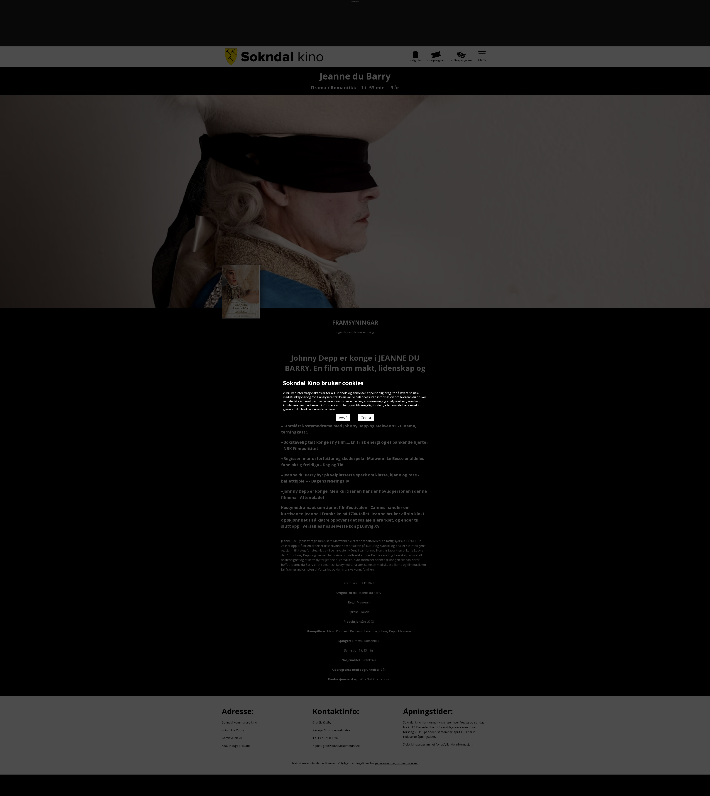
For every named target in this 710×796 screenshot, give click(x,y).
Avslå (343, 417)
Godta (366, 417)
